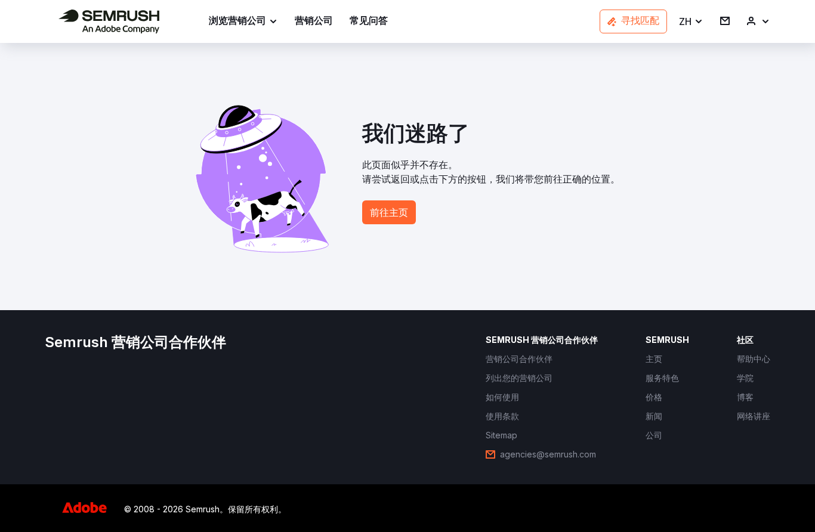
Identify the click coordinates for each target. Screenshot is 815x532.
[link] (314, 21)
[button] (691, 22)
